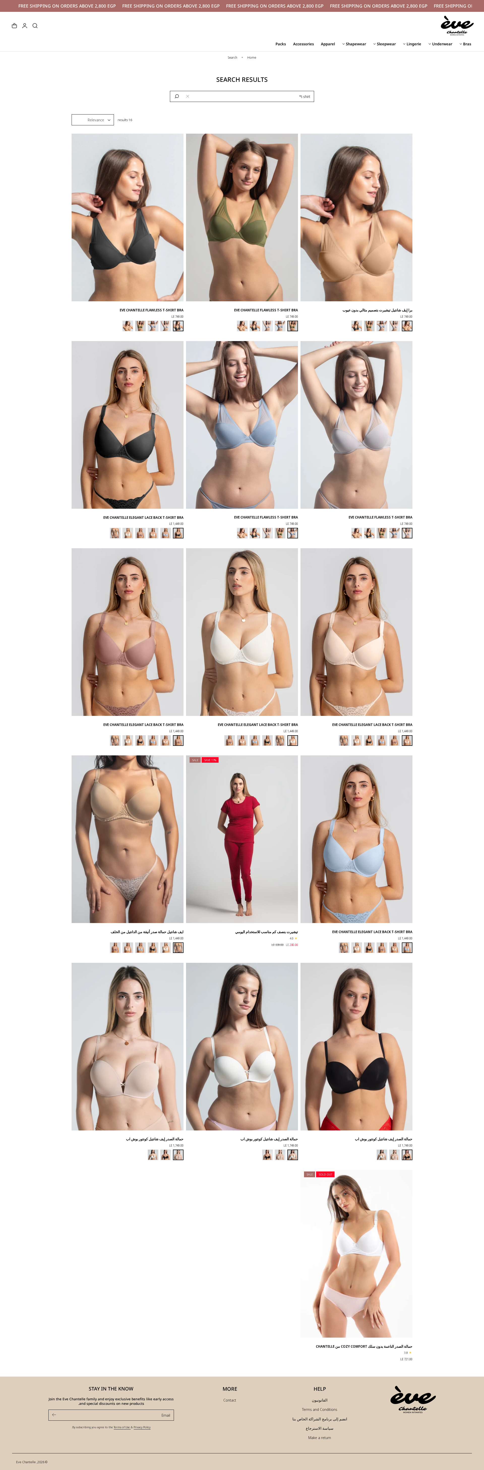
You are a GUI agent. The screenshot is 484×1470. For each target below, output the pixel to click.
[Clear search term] (188, 96)
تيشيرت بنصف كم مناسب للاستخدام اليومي (266, 931)
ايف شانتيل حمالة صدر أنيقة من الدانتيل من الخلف (147, 931)
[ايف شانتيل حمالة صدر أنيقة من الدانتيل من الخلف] (128, 838)
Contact (229, 1400)
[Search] (177, 96)
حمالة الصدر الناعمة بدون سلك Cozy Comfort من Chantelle (364, 1346)
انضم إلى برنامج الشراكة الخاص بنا (319, 1418)
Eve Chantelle (26, 1462)
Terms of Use (122, 1427)
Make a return (319, 1437)
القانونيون (319, 1400)
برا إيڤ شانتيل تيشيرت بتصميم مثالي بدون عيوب (377, 310)
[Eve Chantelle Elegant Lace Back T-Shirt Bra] (128, 424)
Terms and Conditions (319, 1409)
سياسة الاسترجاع (320, 1428)
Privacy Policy (142, 1427)
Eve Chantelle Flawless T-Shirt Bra (266, 310)
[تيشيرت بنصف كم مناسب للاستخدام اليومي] (242, 838)
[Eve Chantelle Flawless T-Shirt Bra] (242, 216)
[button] (35, 25)
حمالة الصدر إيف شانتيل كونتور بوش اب (383, 1138)
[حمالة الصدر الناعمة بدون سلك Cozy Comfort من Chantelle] (356, 1252)
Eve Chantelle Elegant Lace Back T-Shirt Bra (143, 517)
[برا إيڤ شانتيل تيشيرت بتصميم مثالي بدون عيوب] (356, 216)
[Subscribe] (54, 1414)
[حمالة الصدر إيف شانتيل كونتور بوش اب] (356, 1045)
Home (251, 57)
